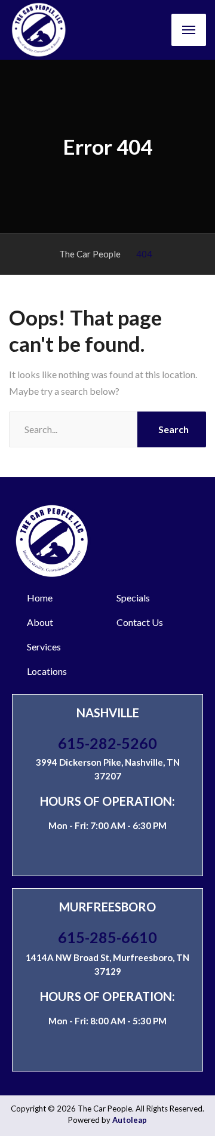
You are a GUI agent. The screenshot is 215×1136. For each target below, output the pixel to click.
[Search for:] (73, 429)
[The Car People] (39, 30)
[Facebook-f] (151, 854)
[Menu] (188, 30)
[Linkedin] (85, 854)
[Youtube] (107, 854)
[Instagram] (63, 854)
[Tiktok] (129, 854)
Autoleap (129, 1120)
